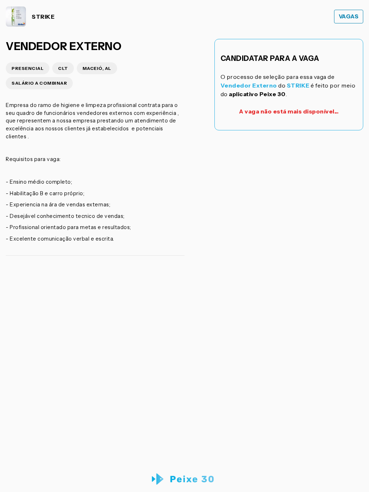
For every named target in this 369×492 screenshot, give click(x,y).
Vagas (349, 16)
